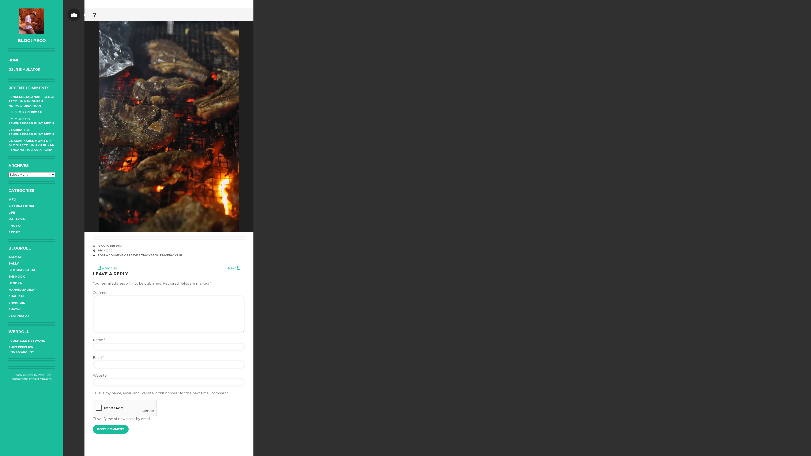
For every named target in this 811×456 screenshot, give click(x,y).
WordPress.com (41, 378)
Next (232, 268)
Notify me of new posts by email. (124, 419)
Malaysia (16, 219)
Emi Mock (16, 276)
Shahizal (16, 296)
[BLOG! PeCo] (31, 21)
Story (14, 232)
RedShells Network (26, 341)
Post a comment (111, 255)
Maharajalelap (22, 290)
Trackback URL (171, 255)
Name (99, 340)
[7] (168, 126)
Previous (109, 268)
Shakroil (16, 303)
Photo (14, 226)
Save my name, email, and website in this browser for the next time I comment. (163, 393)
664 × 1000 (105, 250)
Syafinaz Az (19, 316)
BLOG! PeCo (32, 40)
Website (100, 375)
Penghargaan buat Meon (31, 123)
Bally (13, 263)
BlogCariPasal (22, 270)
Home (13, 60)
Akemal (15, 257)
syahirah (16, 130)
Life (11, 212)
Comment (101, 293)
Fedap (36, 112)
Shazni (14, 309)
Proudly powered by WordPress (32, 374)
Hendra (15, 283)
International (21, 206)
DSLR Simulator (24, 70)
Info (12, 199)
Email (99, 358)
